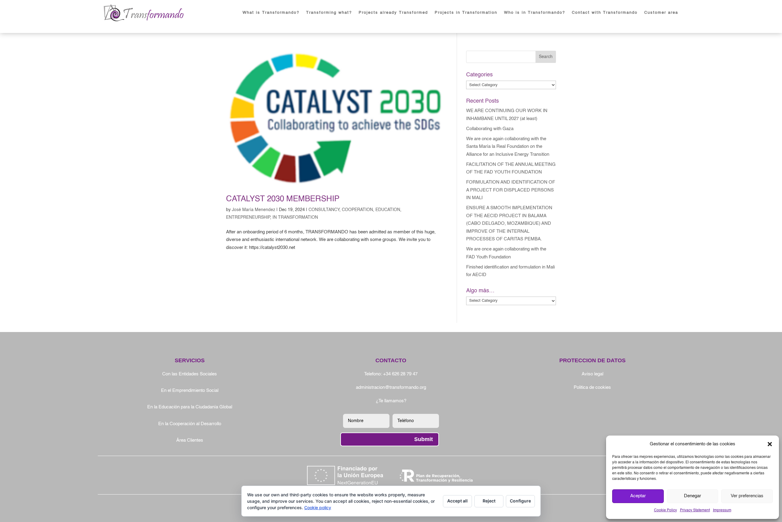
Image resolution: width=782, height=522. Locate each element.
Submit (423, 439)
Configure (520, 500)
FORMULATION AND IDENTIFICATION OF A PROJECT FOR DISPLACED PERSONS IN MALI (510, 190)
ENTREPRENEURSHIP (248, 217)
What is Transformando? (271, 13)
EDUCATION (387, 210)
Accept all (457, 500)
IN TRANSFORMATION (295, 217)
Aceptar (638, 496)
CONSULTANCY (324, 210)
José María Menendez (253, 210)
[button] (770, 444)
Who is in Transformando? (534, 13)
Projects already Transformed (393, 13)
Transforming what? (329, 13)
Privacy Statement (695, 510)
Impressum (722, 510)
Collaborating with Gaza (489, 128)
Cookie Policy (665, 510)
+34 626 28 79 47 (400, 374)
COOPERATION (357, 210)
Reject (489, 500)
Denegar (692, 496)
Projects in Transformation (466, 13)
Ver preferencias (747, 496)
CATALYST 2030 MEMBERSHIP (282, 199)
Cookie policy (317, 507)
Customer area (661, 13)
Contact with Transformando (605, 13)
